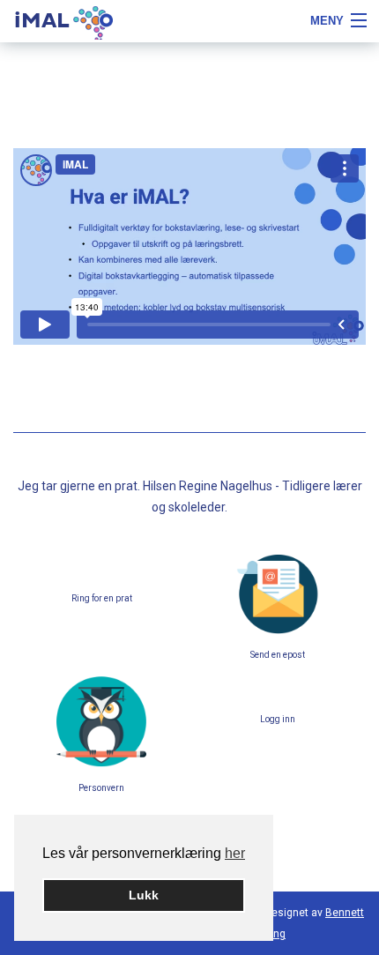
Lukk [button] (144, 895)
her (235, 853)
